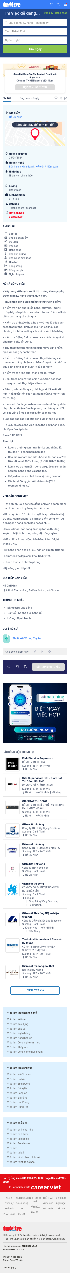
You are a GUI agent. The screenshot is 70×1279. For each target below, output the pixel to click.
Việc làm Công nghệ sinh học (23, 1042)
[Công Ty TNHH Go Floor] (12, 870)
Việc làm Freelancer (18, 1143)
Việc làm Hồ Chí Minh (19, 1074)
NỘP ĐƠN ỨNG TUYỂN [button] (35, 87)
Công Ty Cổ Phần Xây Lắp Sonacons (42, 920)
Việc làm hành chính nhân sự (23, 1157)
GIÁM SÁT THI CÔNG (34, 801)
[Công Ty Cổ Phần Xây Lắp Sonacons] (12, 919)
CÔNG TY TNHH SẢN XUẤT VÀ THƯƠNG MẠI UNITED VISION (43, 806)
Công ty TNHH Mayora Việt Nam (35, 80)
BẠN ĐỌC (61, 1203)
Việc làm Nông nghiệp (19, 1037)
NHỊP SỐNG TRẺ (35, 1199)
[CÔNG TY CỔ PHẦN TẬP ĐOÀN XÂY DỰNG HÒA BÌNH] (12, 890)
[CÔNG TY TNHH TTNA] (12, 764)
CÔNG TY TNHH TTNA (34, 762)
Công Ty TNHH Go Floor (35, 867)
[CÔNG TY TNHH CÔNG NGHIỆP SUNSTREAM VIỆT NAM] (12, 945)
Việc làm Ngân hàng (18, 1033)
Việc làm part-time (18, 1134)
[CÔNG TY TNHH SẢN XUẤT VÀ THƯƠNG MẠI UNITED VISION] (12, 807)
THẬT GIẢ (61, 1208)
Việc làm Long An (17, 1092)
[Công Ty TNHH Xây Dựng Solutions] (12, 830)
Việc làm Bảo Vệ (16, 1028)
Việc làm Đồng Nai (17, 1088)
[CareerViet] (45, 1187)
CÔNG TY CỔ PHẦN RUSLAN (37, 785)
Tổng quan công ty (28, 98)
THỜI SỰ (9, 1203)
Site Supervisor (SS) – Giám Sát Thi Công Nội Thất (42, 779)
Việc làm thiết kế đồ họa (21, 1161)
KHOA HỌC (48, 1203)
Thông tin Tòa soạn (12, 1256)
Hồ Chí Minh (15, 116)
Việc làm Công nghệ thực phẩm (25, 1051)
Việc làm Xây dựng (17, 1023)
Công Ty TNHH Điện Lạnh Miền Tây (41, 847)
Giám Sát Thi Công (33, 863)
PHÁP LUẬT (9, 1213)
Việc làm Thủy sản (17, 1047)
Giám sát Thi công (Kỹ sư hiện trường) (40, 914)
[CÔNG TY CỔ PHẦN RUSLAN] (12, 784)
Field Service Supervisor (37, 758)
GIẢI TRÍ (35, 1212)
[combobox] (35, 22)
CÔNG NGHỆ (22, 1203)
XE (22, 1208)
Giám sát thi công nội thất (38, 966)
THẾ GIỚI (9, 1208)
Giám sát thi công (33, 824)
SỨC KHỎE (48, 1208)
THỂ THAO (48, 1197)
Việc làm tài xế (15, 1152)
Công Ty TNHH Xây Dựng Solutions (41, 828)
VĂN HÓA (35, 1206)
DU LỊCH (22, 1213)
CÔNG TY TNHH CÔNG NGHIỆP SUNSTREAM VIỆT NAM (38, 948)
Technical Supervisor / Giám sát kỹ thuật (42, 941)
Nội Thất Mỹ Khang (32, 969)
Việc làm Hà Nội (16, 1079)
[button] (58, 4)
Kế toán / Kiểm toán (47, 166)
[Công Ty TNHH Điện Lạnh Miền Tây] (12, 850)
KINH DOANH (22, 1197)
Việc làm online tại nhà (20, 1129)
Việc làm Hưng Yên (18, 1106)
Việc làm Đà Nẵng (17, 1097)
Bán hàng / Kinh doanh (21, 166)
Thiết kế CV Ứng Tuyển (27, 638)
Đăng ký (48, 12)
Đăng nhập (61, 12)
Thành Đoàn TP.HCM (13, 1260)
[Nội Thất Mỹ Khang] (12, 972)
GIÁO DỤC (61, 1197)
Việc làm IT (13, 1148)
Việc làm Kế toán (16, 1019)
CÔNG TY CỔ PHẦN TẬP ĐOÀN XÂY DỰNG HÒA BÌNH (40, 889)
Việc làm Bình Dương (19, 1083)
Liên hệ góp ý (9, 1267)
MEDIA (9, 1197)
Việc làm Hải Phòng (18, 1102)
